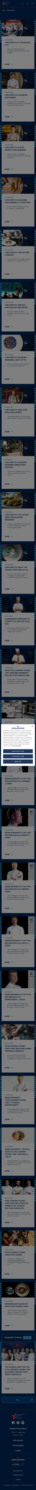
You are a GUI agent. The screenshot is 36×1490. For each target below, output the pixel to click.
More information (16, 745)
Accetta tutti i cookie (18, 756)
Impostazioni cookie (18, 751)
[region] (18, 745)
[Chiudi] (32, 726)
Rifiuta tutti (18, 761)
